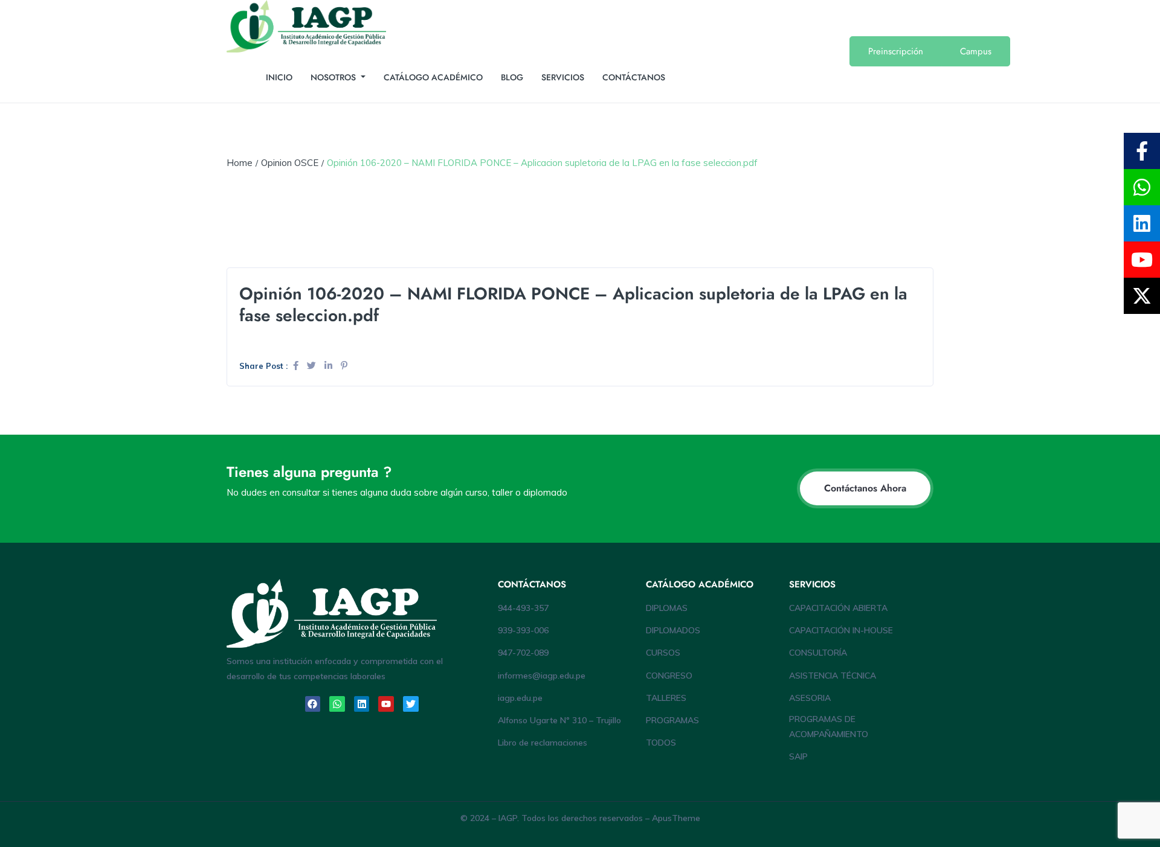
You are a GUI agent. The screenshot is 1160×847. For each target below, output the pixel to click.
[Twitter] (411, 704)
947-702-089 (523, 652)
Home (240, 162)
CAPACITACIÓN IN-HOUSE (841, 630)
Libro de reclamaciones (542, 742)
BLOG (512, 77)
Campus (975, 51)
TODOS (661, 742)
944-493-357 (523, 607)
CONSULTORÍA (818, 652)
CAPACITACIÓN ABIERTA (838, 607)
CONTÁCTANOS (633, 77)
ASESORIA (810, 697)
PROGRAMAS (672, 720)
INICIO (279, 77)
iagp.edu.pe (520, 697)
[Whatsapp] (337, 704)
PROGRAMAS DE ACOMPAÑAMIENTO (828, 727)
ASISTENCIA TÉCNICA (832, 675)
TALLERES (666, 697)
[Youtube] (386, 704)
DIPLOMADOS (673, 630)
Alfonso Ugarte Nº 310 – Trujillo (559, 720)
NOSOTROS (334, 77)
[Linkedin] (362, 704)
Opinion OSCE (289, 162)
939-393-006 (523, 630)
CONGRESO (669, 675)
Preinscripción (895, 51)
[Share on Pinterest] (344, 365)
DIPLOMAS (667, 607)
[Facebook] (313, 704)
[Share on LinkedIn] (329, 365)
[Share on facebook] (297, 365)
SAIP (798, 756)
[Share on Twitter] (312, 365)
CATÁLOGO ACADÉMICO (433, 77)
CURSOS (663, 652)
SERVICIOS (562, 77)
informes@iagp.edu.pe (541, 675)
